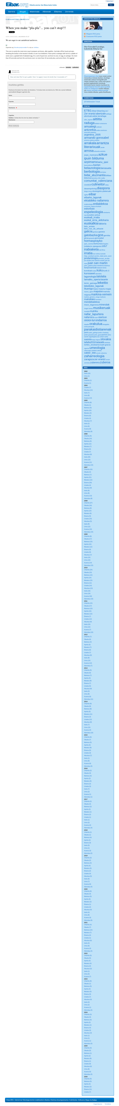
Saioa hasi (110, 1)
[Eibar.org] (17, 4)
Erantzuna (12, 107)
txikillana (36, 47)
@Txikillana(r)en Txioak (92, 101)
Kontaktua (108, 1104)
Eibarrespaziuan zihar (91, 76)
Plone (87, 1100)
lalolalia (68, 67)
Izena (10, 95)
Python (94, 1100)
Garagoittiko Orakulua (17, 19)
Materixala (34, 12)
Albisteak (47, 12)
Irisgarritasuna (98, 1104)
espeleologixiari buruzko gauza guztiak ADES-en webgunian (97, 87)
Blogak (23, 12)
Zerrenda (69, 12)
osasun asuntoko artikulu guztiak (97, 90)
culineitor (76, 67)
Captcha (11, 115)
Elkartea (58, 12)
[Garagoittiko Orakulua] (93, 25)
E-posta (11, 101)
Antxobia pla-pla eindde (20, 47)
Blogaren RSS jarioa (93, 34)
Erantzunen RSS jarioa (94, 36)
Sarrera (11, 12)
